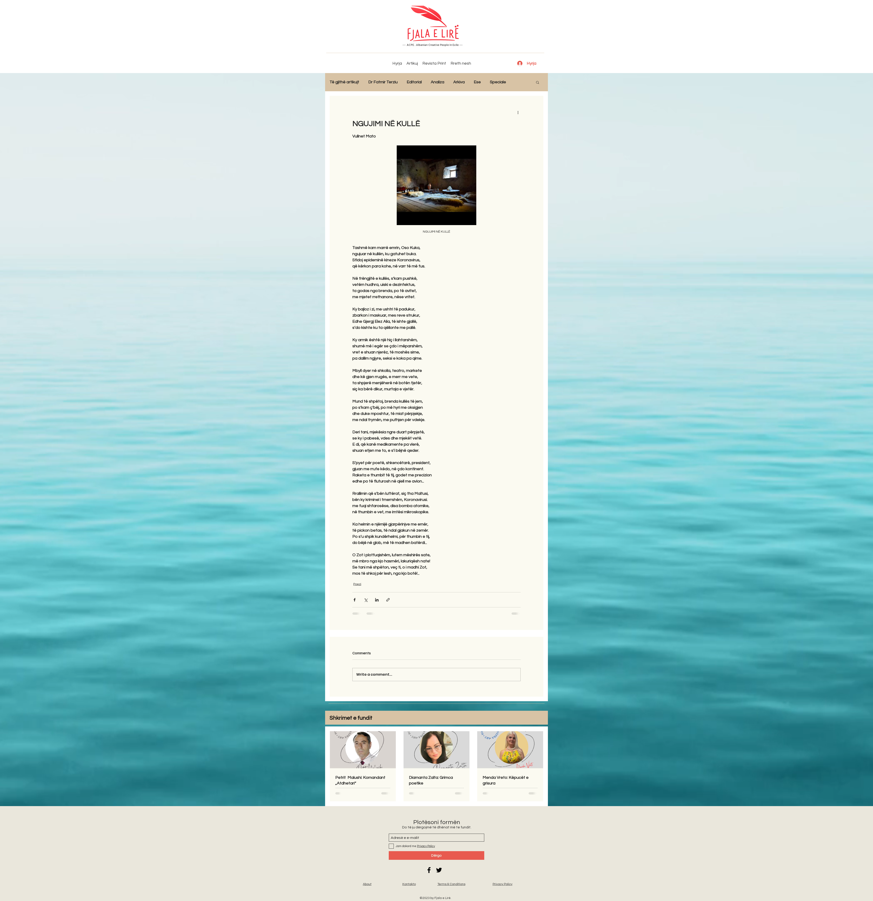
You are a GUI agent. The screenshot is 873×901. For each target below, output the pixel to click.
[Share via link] (388, 600)
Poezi (357, 584)
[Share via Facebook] (354, 600)
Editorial (414, 82)
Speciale (498, 82)
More (520, 82)
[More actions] (518, 112)
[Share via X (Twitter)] (366, 600)
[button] (537, 82)
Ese (477, 82)
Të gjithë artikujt (344, 82)
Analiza (437, 82)
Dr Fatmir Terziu (383, 82)
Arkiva (459, 82)
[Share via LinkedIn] (377, 600)
